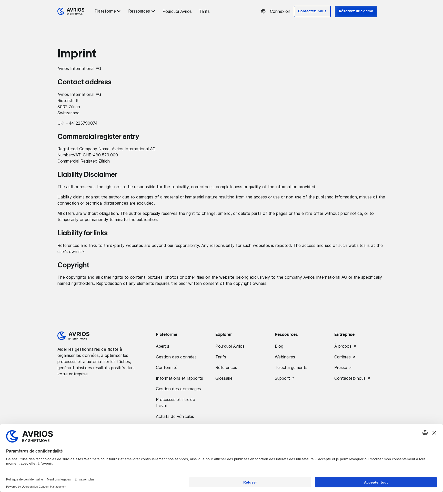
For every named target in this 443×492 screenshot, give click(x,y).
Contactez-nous (312, 11)
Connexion (280, 11)
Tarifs (204, 11)
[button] (109, 11)
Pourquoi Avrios (177, 11)
